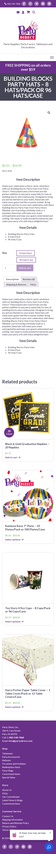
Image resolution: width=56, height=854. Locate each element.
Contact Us (7, 816)
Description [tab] (12, 279)
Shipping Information (12, 819)
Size (4, 252)
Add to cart (25, 268)
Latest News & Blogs (12, 800)
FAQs (5, 793)
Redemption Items (11, 767)
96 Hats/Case (26, 259)
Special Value (8, 777)
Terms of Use (8, 829)
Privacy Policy (9, 826)
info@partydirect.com (20, 740)
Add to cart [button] (11, 457)
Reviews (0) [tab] (29, 279)
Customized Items (11, 774)
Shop (5, 748)
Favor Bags (7, 770)
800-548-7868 (13, 4)
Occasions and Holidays (14, 763)
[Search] (33, 12)
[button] (49, 112)
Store (5, 785)
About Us (7, 790)
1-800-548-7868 (15, 737)
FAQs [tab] (33, 284)
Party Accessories (11, 756)
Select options (13, 539)
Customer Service (11, 811)
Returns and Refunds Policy (15, 823)
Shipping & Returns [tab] (16, 284)
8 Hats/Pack (25, 253)
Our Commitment (11, 796)
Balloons (6, 760)
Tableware (7, 753)
